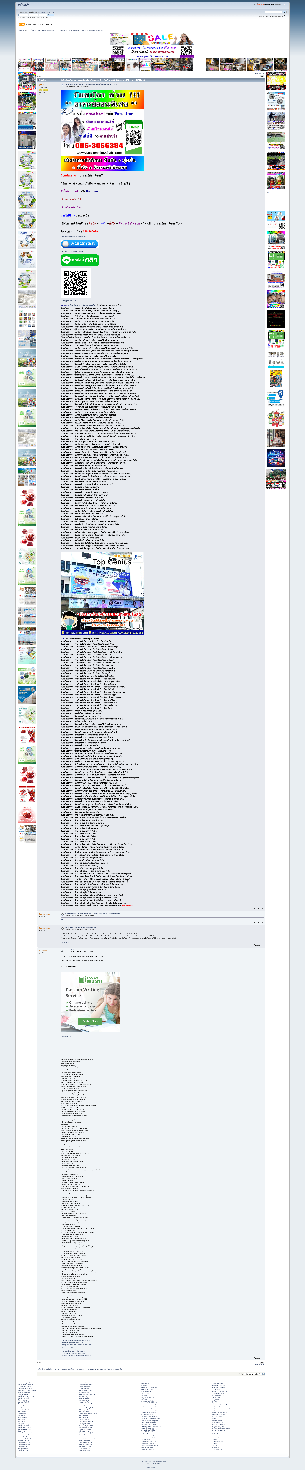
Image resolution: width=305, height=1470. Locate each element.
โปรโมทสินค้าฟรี (84, 1411)
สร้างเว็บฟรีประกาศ (84, 1450)
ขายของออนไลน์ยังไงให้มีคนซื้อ (149, 1387)
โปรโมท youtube (84, 1417)
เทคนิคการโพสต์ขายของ (147, 1414)
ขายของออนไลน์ (83, 1437)
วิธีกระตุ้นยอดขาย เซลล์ (218, 1385)
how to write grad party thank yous (72, 1343)
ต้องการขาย (21, 1431)
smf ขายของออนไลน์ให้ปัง (148, 1438)
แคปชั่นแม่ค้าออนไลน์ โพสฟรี (149, 1430)
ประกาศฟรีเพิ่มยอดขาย (218, 1430)
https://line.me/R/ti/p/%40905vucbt (72, 251)
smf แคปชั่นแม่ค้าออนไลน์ (148, 1428)
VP (62, 920)
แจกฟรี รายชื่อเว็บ (84, 1419)
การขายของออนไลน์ (84, 1448)
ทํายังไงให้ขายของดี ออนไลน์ (26, 1384)
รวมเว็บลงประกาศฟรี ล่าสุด (26, 1396)
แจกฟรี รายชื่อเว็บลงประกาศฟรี (88, 1413)
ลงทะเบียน (51, 12)
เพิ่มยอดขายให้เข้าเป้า (218, 1397)
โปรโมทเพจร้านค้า (217, 1449)
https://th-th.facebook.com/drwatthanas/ (73, 236)
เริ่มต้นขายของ (216, 1389)
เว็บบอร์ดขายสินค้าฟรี (85, 1429)
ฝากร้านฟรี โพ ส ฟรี (23, 1440)
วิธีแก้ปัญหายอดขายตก (218, 1387)
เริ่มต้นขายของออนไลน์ (85, 1442)
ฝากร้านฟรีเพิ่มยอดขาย (218, 1434)
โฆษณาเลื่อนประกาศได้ (85, 1435)
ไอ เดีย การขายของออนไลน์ (148, 1407)
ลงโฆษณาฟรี (215, 1447)
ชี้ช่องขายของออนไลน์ (85, 1446)
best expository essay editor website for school (76, 1355)
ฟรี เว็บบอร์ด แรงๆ (84, 1431)
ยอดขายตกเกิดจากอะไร (218, 1414)
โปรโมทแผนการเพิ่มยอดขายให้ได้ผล (222, 1409)
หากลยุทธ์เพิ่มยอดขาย (85, 1382)
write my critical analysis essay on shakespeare (76, 1345)
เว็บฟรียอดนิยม (22, 1413)
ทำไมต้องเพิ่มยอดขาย (218, 1416)
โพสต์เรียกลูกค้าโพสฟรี (147, 1436)
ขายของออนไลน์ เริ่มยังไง (86, 1444)
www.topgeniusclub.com (68, 301)
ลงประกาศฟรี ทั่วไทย (24, 1444)
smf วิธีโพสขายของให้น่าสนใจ (149, 1445)
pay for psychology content (69, 1347)
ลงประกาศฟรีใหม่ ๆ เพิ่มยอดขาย (221, 1436)
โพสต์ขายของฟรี (23, 1400)
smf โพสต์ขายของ (146, 1439)
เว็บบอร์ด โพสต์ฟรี (84, 1402)
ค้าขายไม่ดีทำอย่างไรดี (85, 1390)
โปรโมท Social (83, 1415)
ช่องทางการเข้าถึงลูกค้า (24, 1392)
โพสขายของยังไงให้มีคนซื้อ (148, 1422)
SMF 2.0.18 (144, 1461)
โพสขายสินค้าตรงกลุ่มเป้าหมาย (88, 1433)
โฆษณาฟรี (21, 1404)
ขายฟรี (214, 1418)
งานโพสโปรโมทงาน (84, 1392)
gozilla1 (42, 85)
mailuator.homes (66, 942)
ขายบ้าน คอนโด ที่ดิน (24, 1435)
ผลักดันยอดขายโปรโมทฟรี (219, 1405)
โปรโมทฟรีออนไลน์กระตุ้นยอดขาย (221, 1428)
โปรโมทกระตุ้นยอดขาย (218, 1426)
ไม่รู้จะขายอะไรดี (145, 1383)
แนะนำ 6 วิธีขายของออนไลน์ (87, 1438)
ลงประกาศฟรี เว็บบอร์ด (85, 1427)
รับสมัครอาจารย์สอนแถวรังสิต (83, 305)
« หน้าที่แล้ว (257, 73)
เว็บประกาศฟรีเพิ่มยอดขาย (219, 1438)
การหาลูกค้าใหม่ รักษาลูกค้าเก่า (27, 1390)
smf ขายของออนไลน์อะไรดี (148, 1397)
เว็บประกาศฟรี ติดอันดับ (25, 1438)
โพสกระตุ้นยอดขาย (217, 1383)
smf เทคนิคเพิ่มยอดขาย (147, 1449)
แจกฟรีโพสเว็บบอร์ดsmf (86, 1421)
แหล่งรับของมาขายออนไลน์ (219, 1391)
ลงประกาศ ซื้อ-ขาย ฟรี (85, 1404)
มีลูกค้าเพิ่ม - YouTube (218, 1403)
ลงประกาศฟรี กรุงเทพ (24, 1442)
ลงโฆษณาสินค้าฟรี (23, 1402)
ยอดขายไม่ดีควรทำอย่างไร (219, 1412)
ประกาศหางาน (22, 1419)
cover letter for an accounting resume (73, 1351)
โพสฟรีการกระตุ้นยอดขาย (219, 1424)
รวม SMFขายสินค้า (84, 1396)
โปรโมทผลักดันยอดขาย (218, 1407)
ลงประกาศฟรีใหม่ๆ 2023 (86, 1408)
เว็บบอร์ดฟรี (215, 1399)
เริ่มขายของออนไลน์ (146, 1391)
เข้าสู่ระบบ (42, 12)
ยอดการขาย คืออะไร (217, 1420)
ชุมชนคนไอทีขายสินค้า (85, 1406)
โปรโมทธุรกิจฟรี (83, 1410)
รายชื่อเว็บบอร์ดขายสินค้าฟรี (87, 1425)
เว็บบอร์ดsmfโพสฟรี (84, 1423)
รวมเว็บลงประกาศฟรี (24, 1450)
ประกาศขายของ (22, 1417)
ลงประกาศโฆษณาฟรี (24, 1446)
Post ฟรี (214, 1439)
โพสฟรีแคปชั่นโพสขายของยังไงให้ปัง (151, 1426)
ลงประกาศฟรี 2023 (23, 1448)
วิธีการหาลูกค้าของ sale (24, 1386)
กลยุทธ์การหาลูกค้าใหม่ (24, 1382)
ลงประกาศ (21, 1423)
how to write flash (70, 950)
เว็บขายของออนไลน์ (146, 1409)
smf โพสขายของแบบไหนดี (148, 1424)
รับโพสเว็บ (24, 5)
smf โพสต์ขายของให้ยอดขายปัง (149, 1416)
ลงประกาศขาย (22, 1411)
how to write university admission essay (73, 1353)
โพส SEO (214, 1445)
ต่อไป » (263, 73)
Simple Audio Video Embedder (153, 1465)
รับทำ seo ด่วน (145, 1393)
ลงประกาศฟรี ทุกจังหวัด (24, 1429)
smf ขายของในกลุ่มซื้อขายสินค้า (150, 1420)
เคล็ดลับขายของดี (84, 1388)
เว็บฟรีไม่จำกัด (22, 1408)
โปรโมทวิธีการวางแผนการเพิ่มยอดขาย (223, 1410)
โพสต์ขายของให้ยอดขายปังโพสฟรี (150, 1418)
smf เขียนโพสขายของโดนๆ (148, 1441)
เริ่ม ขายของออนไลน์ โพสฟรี (149, 1410)
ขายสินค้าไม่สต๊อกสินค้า (147, 1389)
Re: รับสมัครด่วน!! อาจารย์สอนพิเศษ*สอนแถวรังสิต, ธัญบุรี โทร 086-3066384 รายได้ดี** (93, 913)
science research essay (68, 1349)
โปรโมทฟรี (215, 1401)
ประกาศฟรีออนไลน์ (84, 1398)
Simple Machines (161, 1461)
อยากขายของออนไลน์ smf (148, 1401)
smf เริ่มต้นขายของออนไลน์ (148, 1405)
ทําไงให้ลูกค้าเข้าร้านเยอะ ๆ (86, 1384)
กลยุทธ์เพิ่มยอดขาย (84, 1386)
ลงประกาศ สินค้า (84, 1400)
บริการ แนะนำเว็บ (23, 1421)
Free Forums (156, 1463)
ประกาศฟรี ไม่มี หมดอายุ (25, 1437)
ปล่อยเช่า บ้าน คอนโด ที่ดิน (25, 1433)
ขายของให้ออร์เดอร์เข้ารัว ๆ (148, 1432)
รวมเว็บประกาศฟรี (23, 1398)
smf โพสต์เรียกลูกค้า (146, 1434)
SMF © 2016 (152, 1461)
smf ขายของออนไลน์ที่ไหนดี (148, 1412)
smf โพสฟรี (144, 1395)
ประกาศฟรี (21, 1406)
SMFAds (149, 1463)
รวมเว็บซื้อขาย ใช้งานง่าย (25, 1427)
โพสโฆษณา (21, 1415)
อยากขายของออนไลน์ (85, 1440)
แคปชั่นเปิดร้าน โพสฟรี (147, 1443)
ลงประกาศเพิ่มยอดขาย (218, 1432)
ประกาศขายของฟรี (217, 1441)
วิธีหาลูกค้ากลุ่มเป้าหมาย (25, 1388)
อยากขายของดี (145, 1385)
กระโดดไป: (240, 1374)
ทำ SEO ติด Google (23, 1410)
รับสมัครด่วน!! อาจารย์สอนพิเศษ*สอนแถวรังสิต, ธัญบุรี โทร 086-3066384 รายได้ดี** (92, 84)
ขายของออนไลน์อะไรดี (218, 1393)
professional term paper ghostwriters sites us (75, 1341)
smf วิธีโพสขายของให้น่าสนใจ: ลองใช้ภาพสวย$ (80, 927)
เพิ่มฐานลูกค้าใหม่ (23, 1394)
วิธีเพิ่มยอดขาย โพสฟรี (147, 1447)
